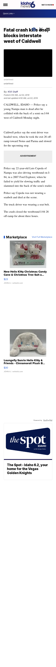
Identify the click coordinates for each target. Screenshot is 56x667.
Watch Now (47, 5)
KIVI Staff (13, 91)
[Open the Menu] (5, 5)
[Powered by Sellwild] (47, 420)
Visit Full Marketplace (42, 237)
